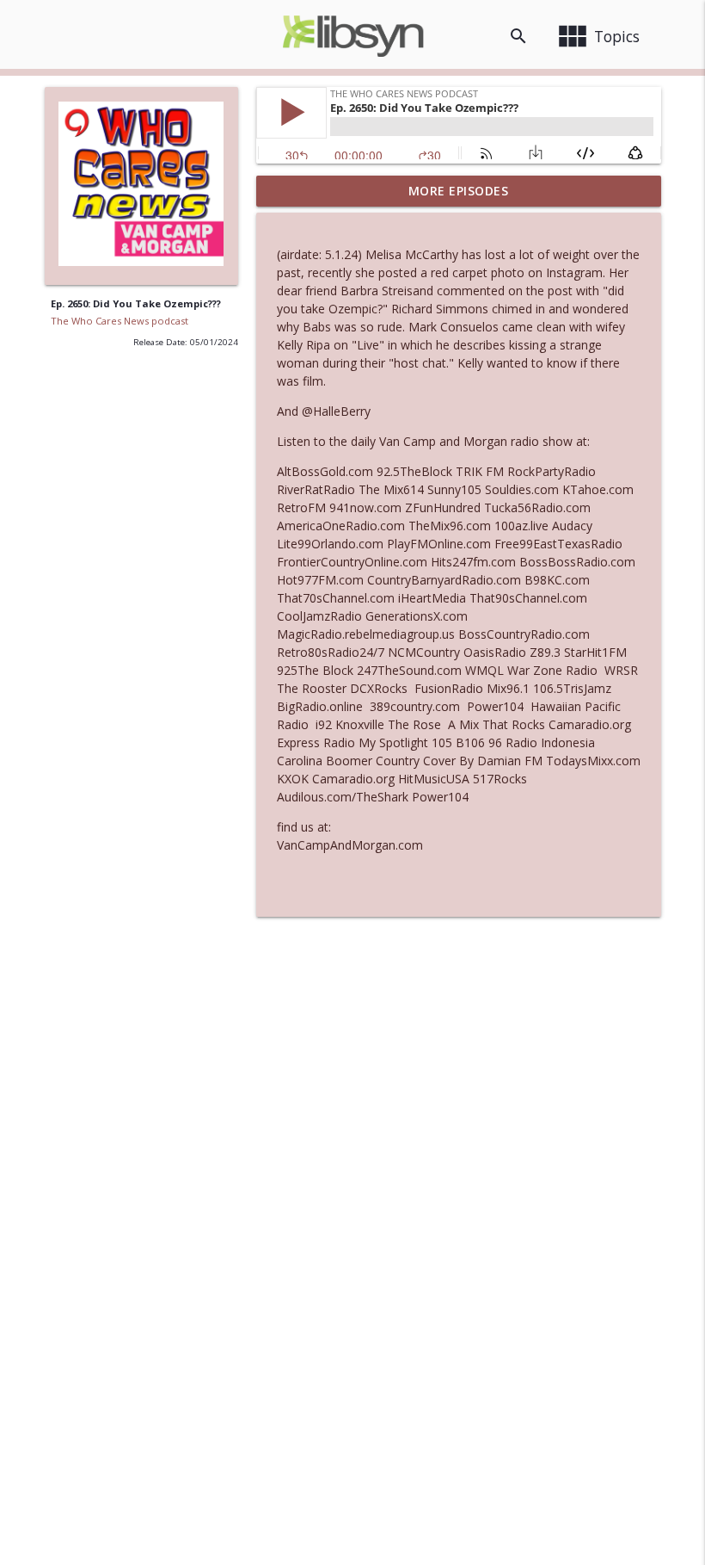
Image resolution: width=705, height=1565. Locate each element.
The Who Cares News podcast (119, 320)
